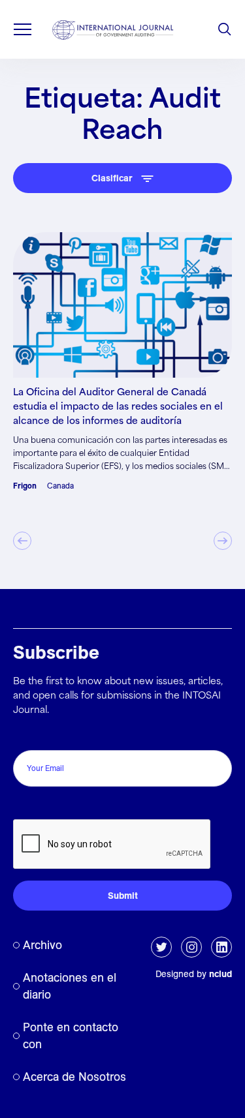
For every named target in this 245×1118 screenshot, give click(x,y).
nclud (220, 974)
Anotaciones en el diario (69, 986)
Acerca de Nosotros (74, 1076)
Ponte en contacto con (70, 1035)
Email (28, 736)
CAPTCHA (41, 805)
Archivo (42, 944)
